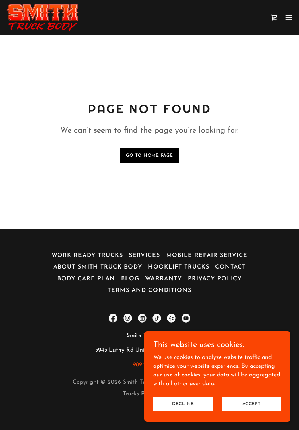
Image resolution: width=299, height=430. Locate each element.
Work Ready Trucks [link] (87, 255)
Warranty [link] (163, 279)
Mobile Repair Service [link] (207, 255)
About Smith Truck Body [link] (97, 267)
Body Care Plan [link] (86, 279)
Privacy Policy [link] (215, 279)
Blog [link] (130, 279)
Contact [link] (230, 267)
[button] (288, 17)
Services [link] (144, 255)
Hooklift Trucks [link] (178, 267)
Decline (183, 404)
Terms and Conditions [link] (149, 290)
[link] (42, 17)
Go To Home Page (149, 155)
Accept (251, 404)
